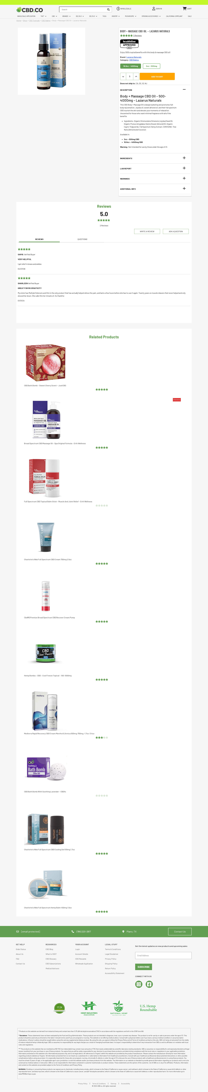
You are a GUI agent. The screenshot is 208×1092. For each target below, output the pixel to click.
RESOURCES (51, 944)
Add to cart (157, 76)
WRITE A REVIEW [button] (147, 231)
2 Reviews (137, 35)
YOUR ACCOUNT (82, 944)
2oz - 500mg (151, 66)
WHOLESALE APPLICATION (26, 16)
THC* (42, 16)
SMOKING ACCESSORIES (150, 16)
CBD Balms (46, 20)
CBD (53, 16)
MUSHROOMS (129, 16)
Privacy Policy (110, 959)
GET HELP (20, 944)
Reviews (39, 239)
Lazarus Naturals (133, 57)
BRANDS (65, 16)
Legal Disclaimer (111, 954)
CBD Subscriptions (53, 963)
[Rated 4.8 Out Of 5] (102, 911)
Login (77, 949)
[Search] (108, 9)
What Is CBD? (51, 954)
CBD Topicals (34, 20)
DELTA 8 (78, 16)
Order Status (21, 949)
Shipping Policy (111, 963)
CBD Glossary (51, 959)
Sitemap (113, 1084)
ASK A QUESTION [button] (176, 231)
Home (18, 20)
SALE (190, 16)
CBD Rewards (80, 959)
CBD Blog (49, 949)
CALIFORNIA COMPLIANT (174, 16)
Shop (25, 20)
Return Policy (110, 968)
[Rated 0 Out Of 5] (102, 505)
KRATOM (114, 16)
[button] (154, 90)
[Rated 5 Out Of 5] (102, 389)
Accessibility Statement (114, 973)
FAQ (17, 959)
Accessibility (125, 1084)
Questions (82, 239)
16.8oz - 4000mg (130, 66)
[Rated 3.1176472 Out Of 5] (102, 737)
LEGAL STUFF (111, 944)
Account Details (81, 954)
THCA (104, 16)
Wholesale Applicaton (84, 963)
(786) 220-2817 (83, 931)
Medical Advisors (52, 968)
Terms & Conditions (113, 949)
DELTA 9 (92, 16)
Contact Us (180, 931)
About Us (19, 954)
